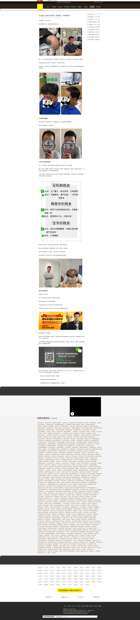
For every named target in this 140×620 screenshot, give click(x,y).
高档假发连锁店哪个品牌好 (80, 487)
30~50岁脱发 (48, 431)
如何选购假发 (80, 545)
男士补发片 (79, 549)
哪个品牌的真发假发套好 (64, 526)
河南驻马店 (99, 570)
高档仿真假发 (61, 494)
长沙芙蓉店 (93, 567)
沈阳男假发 (40, 461)
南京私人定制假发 (48, 457)
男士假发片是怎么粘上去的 (87, 521)
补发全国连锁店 (92, 542)
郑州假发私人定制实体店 (60, 533)
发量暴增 (54, 552)
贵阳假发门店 (47, 454)
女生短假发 (52, 508)
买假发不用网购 (79, 426)
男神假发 (45, 433)
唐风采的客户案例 (92, 517)
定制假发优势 (89, 507)
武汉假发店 (87, 457)
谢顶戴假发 (75, 510)
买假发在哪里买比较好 (76, 521)
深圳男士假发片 (83, 468)
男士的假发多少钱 (47, 501)
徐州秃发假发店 (70, 452)
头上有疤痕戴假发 (48, 545)
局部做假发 (54, 514)
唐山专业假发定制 (71, 422)
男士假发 (82, 424)
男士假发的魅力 (76, 436)
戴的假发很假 (55, 526)
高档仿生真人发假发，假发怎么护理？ (45, 487)
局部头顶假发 (85, 494)
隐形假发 (88, 431)
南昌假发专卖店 (48, 422)
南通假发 (39, 449)
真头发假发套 (90, 545)
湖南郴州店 (40, 570)
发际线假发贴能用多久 (92, 482)
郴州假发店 (53, 456)
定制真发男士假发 (97, 500)
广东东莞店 (52, 567)
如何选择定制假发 (63, 498)
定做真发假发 (60, 524)
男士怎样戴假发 (41, 514)
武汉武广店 (81, 570)
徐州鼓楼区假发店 (92, 447)
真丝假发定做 (91, 498)
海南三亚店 (52, 573)
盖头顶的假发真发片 (78, 533)
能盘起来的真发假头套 (42, 542)
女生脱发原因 (73, 545)
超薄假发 (94, 515)
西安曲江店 (46, 581)
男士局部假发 (87, 526)
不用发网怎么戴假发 (42, 515)
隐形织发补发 (67, 505)
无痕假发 (87, 459)
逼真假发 (45, 493)
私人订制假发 (75, 542)
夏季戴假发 (70, 508)
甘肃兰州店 (52, 581)
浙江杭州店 (93, 573)
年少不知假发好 (82, 473)
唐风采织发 (78, 519)
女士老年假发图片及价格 (57, 547)
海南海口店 (46, 573)
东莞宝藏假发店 (69, 424)
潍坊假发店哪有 (72, 443)
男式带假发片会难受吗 (51, 531)
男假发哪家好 (51, 426)
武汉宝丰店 (70, 570)
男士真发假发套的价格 (87, 515)
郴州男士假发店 (89, 435)
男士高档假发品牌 (41, 547)
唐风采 (46, 522)
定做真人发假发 (63, 496)
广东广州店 (46, 567)
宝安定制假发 (69, 435)
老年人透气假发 (74, 512)
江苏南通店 (75, 573)
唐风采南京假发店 (41, 429)
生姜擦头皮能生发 (66, 547)
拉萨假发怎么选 (90, 452)
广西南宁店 (81, 567)
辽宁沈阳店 (64, 584)
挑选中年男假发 (66, 477)
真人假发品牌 (84, 508)
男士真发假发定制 (71, 500)
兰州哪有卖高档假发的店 (51, 445)
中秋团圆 (96, 452)
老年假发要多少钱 (47, 517)
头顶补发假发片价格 (55, 521)
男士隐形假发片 (41, 491)
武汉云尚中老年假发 (56, 468)
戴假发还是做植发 (82, 484)
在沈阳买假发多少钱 (94, 459)
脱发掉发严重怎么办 (42, 552)
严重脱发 (60, 549)
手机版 (98, 2)
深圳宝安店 (70, 567)
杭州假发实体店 (75, 447)
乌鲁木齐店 (64, 581)
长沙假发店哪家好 (92, 422)
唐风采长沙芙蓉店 (79, 422)
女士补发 (69, 496)
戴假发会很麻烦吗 (68, 510)
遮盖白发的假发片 (55, 515)
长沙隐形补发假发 (76, 435)
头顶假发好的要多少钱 (81, 514)
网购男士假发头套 (89, 531)
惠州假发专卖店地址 (62, 450)
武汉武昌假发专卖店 (80, 449)
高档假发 (73, 519)
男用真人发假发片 (68, 529)
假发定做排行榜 (63, 535)
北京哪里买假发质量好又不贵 (67, 459)
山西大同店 (58, 584)
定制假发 (56, 426)
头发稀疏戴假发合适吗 (51, 482)
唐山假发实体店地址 (90, 445)
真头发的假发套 (52, 522)
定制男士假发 (91, 489)
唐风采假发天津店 (50, 428)
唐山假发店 (85, 450)
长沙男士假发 (58, 461)
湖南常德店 (99, 567)
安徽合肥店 (70, 576)
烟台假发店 (97, 443)
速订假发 (94, 433)
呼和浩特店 (87, 584)
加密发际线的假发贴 (53, 524)
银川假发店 (55, 452)
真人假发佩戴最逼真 (57, 503)
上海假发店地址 (72, 449)
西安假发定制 (85, 426)
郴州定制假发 (86, 440)
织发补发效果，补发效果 (52, 549)
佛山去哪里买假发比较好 (59, 424)
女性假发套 (62, 515)
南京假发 (86, 422)
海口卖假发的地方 (41, 452)
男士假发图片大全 (93, 477)
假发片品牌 (47, 508)
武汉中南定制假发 (41, 438)
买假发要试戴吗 (71, 535)
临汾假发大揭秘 (67, 464)
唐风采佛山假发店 (77, 429)
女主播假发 (68, 515)
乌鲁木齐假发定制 (79, 438)
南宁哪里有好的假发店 (42, 443)
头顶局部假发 (89, 500)
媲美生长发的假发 (76, 424)
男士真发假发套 (62, 475)
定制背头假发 (95, 514)
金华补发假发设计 (51, 447)
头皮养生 (64, 519)
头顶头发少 (49, 552)
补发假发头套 (68, 514)
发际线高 (78, 547)
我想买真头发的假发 (63, 484)
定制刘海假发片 (76, 489)
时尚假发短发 (83, 503)
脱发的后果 (84, 501)
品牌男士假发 (40, 480)
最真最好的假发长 (58, 477)
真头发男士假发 (75, 496)
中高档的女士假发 (81, 491)
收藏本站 (101, 2)
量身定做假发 (99, 473)
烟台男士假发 (87, 461)
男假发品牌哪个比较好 (91, 484)
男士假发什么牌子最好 (64, 473)
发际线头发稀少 (90, 549)
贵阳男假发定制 (41, 454)
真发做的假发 (68, 482)
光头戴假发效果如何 (42, 475)
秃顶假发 (85, 533)
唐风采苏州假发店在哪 (97, 428)
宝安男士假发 (63, 435)
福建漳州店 (87, 576)
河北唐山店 (40, 584)
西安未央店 (40, 581)
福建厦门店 (93, 576)
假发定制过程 (72, 438)
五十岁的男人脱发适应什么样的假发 (81, 517)
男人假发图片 (54, 470)
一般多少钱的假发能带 (42, 538)
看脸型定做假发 (84, 475)
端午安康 (60, 489)
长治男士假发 (55, 457)
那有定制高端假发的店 (56, 517)
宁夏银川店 (70, 581)
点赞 (57, 17)
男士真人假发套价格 (72, 524)
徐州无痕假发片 (77, 452)
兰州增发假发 (91, 466)
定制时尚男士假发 (51, 493)
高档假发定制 (96, 491)
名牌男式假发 (55, 500)
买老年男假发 (40, 517)
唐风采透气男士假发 (67, 491)
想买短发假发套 (41, 545)
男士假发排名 (91, 470)
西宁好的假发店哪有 (42, 445)
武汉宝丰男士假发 (50, 463)
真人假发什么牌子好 (96, 540)
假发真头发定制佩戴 (48, 480)
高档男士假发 (40, 507)
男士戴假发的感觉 (73, 507)
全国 (39, 0)
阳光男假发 (76, 433)
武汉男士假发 (63, 468)
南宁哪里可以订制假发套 (78, 457)
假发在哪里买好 (41, 508)
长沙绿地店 (46, 570)
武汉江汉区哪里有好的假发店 (53, 449)
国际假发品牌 (88, 540)
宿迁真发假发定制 (90, 456)
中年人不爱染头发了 (42, 435)
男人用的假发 (40, 503)
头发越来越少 (58, 522)
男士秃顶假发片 (41, 522)
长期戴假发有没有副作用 (56, 519)
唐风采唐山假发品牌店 (94, 426)
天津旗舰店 (93, 581)
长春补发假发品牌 (60, 456)
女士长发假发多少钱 (62, 538)
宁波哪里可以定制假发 (83, 447)
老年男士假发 (83, 547)
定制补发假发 (99, 431)
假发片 (45, 549)
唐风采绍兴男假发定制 (76, 428)
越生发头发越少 (62, 545)
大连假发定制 (64, 422)
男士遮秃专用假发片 (93, 494)
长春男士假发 (67, 456)
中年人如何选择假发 (86, 429)
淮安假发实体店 (81, 461)
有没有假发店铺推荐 (51, 542)
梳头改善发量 (69, 436)
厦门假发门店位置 (81, 456)
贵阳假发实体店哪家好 (56, 422)
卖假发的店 (48, 521)
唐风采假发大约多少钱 (76, 482)
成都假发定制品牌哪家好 (50, 533)
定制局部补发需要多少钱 (92, 487)
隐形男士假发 (99, 501)
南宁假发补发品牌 (69, 457)
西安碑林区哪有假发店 (52, 443)
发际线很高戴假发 (67, 431)
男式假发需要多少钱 (53, 489)
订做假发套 (46, 507)
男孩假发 (95, 528)
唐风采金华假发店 (58, 428)
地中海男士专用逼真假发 (58, 487)
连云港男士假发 (41, 464)
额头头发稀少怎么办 (67, 549)
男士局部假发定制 (70, 480)
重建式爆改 (40, 436)
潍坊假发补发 (54, 464)
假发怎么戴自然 (69, 528)
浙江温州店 (40, 576)
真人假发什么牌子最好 (53, 512)
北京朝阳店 (75, 581)
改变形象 (71, 433)
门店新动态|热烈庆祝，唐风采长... (94, 29)
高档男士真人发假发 (48, 503)
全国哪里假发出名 (45, 510)
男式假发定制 (40, 501)
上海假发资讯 (72, 463)
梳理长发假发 (63, 480)
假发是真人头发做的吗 (42, 528)
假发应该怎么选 (77, 538)
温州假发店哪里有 (60, 447)
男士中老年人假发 (41, 526)
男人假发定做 (54, 501)
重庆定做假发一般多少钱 (67, 466)
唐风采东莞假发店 (69, 429)
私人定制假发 (84, 519)
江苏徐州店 (87, 573)
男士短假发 (40, 493)
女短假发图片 (57, 540)
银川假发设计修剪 (62, 452)
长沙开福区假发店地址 (42, 442)
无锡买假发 (44, 449)
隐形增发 (64, 436)
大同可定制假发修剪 (60, 442)
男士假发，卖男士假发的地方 (55, 507)
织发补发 (63, 482)
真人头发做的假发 (69, 533)
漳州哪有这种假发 (48, 440)
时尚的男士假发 (98, 466)
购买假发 (76, 535)
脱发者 (73, 494)
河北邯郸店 (46, 584)
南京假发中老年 (41, 457)
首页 (95, 2)
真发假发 (39, 524)
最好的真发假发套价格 (42, 450)
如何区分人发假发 (97, 522)
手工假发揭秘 (88, 433)
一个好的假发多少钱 (66, 503)
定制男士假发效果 (83, 436)
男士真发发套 (69, 475)
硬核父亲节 (72, 487)
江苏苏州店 (70, 573)
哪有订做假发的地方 (60, 531)
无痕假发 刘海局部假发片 (90, 480)
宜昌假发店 (73, 464)
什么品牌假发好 (74, 515)
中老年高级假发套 (45, 477)
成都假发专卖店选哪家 (67, 470)
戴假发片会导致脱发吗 (91, 473)
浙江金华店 (64, 576)
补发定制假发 (93, 526)
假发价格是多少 (41, 470)
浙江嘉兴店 (58, 576)
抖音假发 (67, 531)
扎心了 (51, 498)
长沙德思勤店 (58, 570)
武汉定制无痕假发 (93, 457)
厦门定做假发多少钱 (57, 440)
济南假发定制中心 (90, 443)
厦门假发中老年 (74, 456)
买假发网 (91, 538)
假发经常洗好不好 (61, 514)
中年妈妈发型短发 (80, 540)
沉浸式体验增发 (92, 450)
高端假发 (68, 519)
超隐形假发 (60, 470)
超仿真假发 (44, 473)
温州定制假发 (49, 435)
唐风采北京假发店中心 (50, 429)
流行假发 (51, 505)
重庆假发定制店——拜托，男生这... (94, 16)
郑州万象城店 (40, 573)
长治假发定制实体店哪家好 (81, 442)
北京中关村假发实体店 (71, 450)
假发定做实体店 (48, 514)
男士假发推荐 (89, 514)
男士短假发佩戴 (98, 489)
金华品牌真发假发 (70, 468)
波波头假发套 (61, 529)
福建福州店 (75, 576)
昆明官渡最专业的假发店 (90, 424)
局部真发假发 (80, 526)
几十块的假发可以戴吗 (49, 491)
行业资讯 (41, 10)
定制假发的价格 (91, 436)
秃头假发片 (99, 529)
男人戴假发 (96, 531)
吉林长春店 (75, 584)
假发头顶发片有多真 (81, 528)
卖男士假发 (56, 473)
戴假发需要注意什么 (57, 433)
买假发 (65, 524)
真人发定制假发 (68, 494)
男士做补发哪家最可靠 (67, 489)
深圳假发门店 (98, 454)
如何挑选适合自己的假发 (50, 459)
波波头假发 (96, 545)
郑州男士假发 (45, 461)
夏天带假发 (93, 535)
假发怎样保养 (64, 508)
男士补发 (74, 514)
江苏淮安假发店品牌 (72, 461)
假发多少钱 (57, 535)
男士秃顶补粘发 (99, 542)
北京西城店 (87, 581)
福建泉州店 (81, 576)
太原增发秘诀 (48, 468)
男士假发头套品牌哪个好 (59, 505)
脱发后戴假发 (90, 533)
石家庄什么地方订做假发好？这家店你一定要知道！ (50, 375)
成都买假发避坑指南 (70, 454)
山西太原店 (52, 584)
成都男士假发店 (49, 438)
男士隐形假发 (56, 496)
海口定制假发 (51, 466)
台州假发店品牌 (68, 447)
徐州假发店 (99, 422)
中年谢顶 (88, 505)
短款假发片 (49, 475)
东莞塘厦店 (75, 567)
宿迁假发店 (99, 447)
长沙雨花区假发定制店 (94, 440)
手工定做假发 (93, 496)
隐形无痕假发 (75, 466)
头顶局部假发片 (55, 475)
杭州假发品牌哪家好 (93, 464)
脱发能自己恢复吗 (68, 542)
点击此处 (85, 610)
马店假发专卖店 (41, 440)
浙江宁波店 (99, 573)
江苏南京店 (64, 573)
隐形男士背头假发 (96, 475)
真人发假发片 (70, 538)
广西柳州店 (87, 567)
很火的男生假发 (89, 491)
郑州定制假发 (45, 436)
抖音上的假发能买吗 (85, 538)
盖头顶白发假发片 (97, 521)
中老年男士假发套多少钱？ (43, 489)
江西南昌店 (99, 576)
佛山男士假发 (85, 464)
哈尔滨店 (81, 584)
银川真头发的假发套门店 (52, 450)
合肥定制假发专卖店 (61, 445)
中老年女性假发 (86, 512)
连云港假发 (99, 463)
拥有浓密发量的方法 (94, 510)
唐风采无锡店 (93, 429)
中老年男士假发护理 (49, 496)
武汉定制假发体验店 (64, 449)
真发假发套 (99, 547)
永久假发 (52, 535)
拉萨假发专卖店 (88, 438)
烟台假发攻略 (93, 461)
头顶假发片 (99, 468)
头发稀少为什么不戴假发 (42, 426)
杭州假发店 (40, 466)
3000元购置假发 (65, 433)
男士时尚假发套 (46, 494)
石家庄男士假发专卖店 (80, 445)
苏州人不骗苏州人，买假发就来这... (94, 39)
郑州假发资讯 (52, 461)
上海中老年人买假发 (65, 463)
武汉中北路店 (63, 570)
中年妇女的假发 (86, 510)
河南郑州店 (93, 570)
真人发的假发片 (72, 522)
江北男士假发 (57, 463)
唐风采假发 (40, 505)
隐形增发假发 (79, 464)
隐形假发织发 (87, 524)
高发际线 (52, 477)
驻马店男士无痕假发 (85, 463)
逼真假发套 (40, 494)
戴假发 (78, 524)
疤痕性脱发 (66, 487)
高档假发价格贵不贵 (85, 477)
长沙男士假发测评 (53, 436)
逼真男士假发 (82, 496)
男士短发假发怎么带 (42, 482)
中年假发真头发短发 (77, 508)
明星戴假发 (58, 508)
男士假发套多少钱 (62, 501)
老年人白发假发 (93, 512)
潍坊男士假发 (47, 464)
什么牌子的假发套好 (82, 507)
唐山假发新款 (79, 450)
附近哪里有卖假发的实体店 (53, 484)
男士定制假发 (49, 500)
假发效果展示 (75, 431)
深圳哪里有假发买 (73, 526)
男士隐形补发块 (65, 517)
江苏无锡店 (81, 573)
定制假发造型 (46, 498)
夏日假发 (97, 470)
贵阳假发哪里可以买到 (70, 445)
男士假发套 (73, 547)
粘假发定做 (68, 512)
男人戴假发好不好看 (91, 501)
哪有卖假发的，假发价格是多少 (75, 498)
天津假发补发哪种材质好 (42, 447)
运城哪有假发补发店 (42, 463)
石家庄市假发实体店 (74, 531)
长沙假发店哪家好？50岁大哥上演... (94, 34)
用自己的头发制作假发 (63, 426)
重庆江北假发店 (58, 466)
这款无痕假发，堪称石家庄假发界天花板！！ (49, 379)
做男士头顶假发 (41, 496)
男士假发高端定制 (78, 493)
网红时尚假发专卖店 (91, 519)
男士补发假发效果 (56, 480)
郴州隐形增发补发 (96, 435)
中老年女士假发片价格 (42, 540)
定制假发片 (96, 508)
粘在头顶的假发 (61, 528)
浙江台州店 (46, 576)
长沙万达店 (52, 570)
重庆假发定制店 (41, 422)
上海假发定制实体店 (50, 424)
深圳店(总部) (40, 567)
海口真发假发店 (49, 452)
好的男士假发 (94, 503)
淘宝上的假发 (87, 535)
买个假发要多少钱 (76, 475)
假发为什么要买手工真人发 (61, 493)
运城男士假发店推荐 (51, 442)
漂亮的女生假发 (79, 494)
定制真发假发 (74, 491)
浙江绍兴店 (52, 576)
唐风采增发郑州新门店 (55, 454)
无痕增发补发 (84, 482)
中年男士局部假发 (94, 524)
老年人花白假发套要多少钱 (66, 540)
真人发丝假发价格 (60, 542)
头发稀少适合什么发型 (83, 542)
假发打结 (39, 510)
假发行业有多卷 (56, 435)
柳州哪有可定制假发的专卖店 (93, 442)
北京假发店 (58, 459)
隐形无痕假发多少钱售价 (75, 477)
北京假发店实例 (59, 431)
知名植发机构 (50, 473)
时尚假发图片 (56, 498)
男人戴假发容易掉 (58, 491)
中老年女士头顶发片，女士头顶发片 (50, 529)
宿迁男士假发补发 (98, 456)
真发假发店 (88, 496)
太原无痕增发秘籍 (41, 468)
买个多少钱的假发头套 (87, 493)
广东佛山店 (58, 567)
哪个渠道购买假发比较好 (58, 438)
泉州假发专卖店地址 (66, 440)
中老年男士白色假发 (70, 501)
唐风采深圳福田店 (41, 431)
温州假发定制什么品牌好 (83, 470)
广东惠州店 (64, 567)
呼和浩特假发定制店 (96, 438)
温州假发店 (84, 454)
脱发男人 (90, 475)
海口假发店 (45, 466)
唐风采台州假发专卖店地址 (87, 428)
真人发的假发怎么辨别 (42, 484)
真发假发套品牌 (49, 526)
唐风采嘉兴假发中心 (67, 428)
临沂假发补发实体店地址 (81, 443)
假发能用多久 (55, 545)
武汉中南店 (87, 570)
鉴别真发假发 (45, 505)
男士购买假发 (82, 433)
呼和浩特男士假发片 (83, 466)
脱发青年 (80, 512)
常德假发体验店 (79, 440)
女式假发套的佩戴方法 (80, 480)
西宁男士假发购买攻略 (91, 468)
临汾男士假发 (60, 464)
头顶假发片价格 (70, 493)
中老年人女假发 (41, 533)
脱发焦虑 (77, 468)
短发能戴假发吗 (97, 507)
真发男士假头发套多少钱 (52, 538)
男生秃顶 (84, 549)
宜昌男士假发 (88, 449)
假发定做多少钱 (41, 519)
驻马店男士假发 (93, 463)
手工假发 (71, 517)
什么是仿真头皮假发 (84, 489)
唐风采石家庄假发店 (42, 428)
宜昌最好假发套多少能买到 (97, 449)
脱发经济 (58, 482)
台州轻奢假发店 (41, 459)
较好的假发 (96, 533)
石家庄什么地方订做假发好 (79, 459)
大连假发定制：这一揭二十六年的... (94, 24)
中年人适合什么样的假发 (73, 484)
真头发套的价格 (51, 540)
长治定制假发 (62, 457)
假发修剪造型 (45, 524)
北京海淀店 (81, 581)
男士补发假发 (47, 470)
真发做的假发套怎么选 (73, 473)
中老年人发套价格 (65, 507)
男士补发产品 (78, 501)
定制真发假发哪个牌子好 (81, 500)
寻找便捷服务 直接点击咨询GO (70, 590)
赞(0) (56, 17)
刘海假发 (89, 503)
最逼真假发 (40, 433)
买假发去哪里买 (82, 531)
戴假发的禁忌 (85, 529)
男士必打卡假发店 (41, 424)
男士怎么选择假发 (53, 494)
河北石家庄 (99, 581)
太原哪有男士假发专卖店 (70, 442)
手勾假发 (82, 524)
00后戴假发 (75, 470)
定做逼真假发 (46, 535)
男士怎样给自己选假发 (75, 503)
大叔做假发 (93, 431)
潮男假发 (80, 515)
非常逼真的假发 (68, 521)
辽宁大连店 (70, 584)
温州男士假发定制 (90, 454)
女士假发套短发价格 (63, 500)
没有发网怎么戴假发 (42, 531)
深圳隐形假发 (40, 456)
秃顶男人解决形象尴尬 (77, 529)
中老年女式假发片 (92, 529)
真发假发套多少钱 (60, 510)
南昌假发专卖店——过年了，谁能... (94, 19)
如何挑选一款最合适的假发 (43, 512)
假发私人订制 (53, 510)
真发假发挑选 (40, 498)
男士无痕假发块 (96, 493)
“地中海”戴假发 (82, 431)
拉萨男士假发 (83, 452)
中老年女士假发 (94, 505)
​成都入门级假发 (78, 454)
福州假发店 (73, 440)
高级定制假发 (84, 498)
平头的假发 (82, 535)
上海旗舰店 (58, 573)
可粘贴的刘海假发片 (42, 500)
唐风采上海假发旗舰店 (60, 429)
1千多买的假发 (72, 426)
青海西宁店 (58, 581)
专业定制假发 (83, 505)
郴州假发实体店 (47, 456)
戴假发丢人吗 (61, 512)
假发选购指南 (66, 438)
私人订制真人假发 (41, 521)
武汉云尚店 (75, 570)
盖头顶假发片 (47, 519)
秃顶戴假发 (50, 433)
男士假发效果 (40, 549)
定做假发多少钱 (65, 522)
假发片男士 (49, 515)
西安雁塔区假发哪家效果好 (62, 443)
